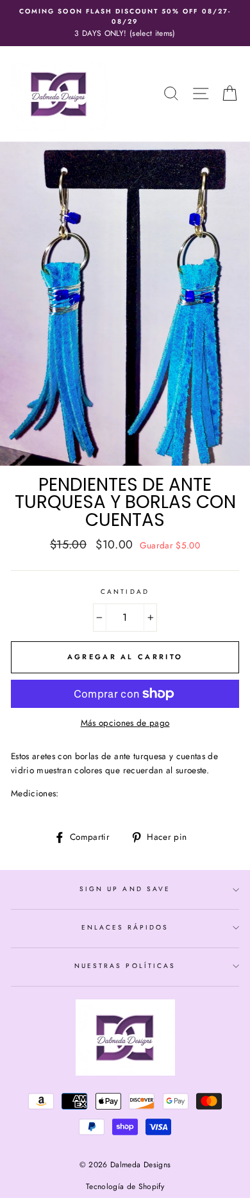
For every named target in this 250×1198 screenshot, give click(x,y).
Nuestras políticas (125, 966)
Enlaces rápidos (125, 927)
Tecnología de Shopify (125, 1186)
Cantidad (125, 591)
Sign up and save (125, 889)
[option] (125, 23)
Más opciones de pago (125, 722)
